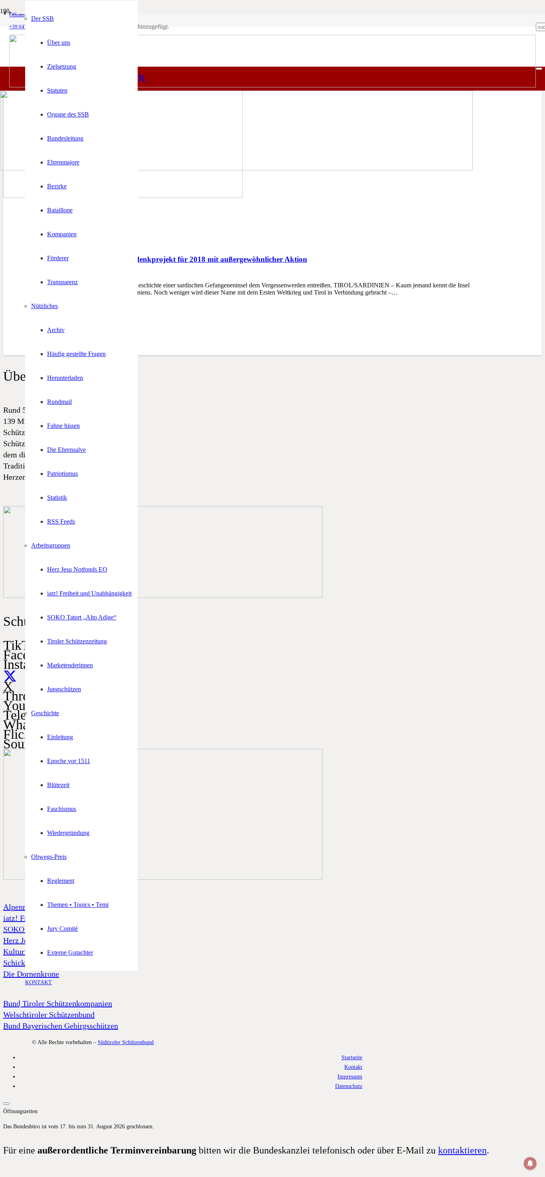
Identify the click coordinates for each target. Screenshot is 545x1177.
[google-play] (162, 596)
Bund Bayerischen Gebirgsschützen (60, 1025)
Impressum (350, 1076)
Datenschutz (348, 1086)
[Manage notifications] (530, 1163)
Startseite (352, 1057)
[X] (142, 78)
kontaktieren (462, 1150)
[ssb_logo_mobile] (236, 168)
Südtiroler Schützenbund (126, 1042)
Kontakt (353, 1067)
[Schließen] (539, 68)
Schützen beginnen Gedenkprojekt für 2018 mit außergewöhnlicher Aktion (185, 259)
